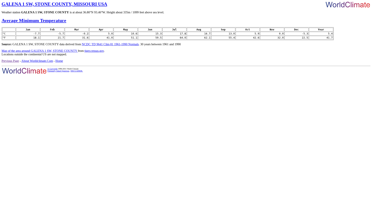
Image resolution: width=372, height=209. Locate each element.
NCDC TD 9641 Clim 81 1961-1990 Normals (110, 44)
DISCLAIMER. (77, 71)
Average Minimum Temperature (34, 20)
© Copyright (52, 69)
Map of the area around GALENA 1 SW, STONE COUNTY (40, 50)
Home (59, 61)
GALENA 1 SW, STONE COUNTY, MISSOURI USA (54, 4)
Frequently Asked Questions (58, 71)
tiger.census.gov (94, 50)
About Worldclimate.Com (37, 61)
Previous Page (10, 61)
